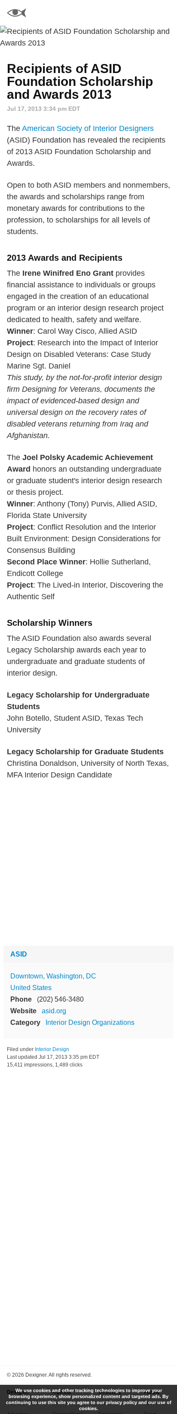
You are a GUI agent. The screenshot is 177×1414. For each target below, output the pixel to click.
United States (31, 987)
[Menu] (165, 12)
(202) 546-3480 (60, 999)
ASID (18, 954)
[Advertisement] (88, 863)
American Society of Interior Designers (88, 128)
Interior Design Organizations (90, 1022)
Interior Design (52, 1049)
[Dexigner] (16, 14)
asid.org (54, 1011)
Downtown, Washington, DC (53, 976)
